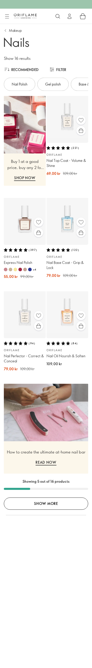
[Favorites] (81, 120)
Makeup (15, 30)
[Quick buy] (81, 130)
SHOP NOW (25, 177)
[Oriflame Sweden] (25, 16)
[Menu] (7, 16)
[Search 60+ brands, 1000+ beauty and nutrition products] (58, 16)
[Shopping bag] (82, 16)
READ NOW (46, 462)
